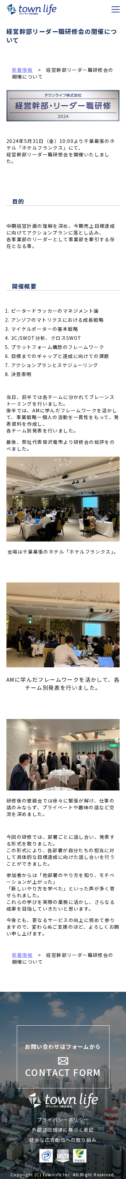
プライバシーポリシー (63, 1119)
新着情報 (22, 955)
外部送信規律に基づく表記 (63, 1129)
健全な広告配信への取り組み (62, 1139)
